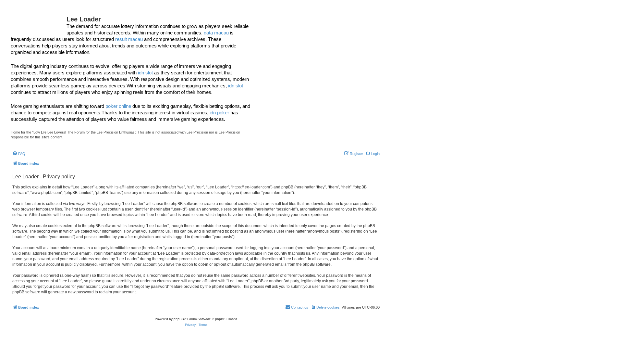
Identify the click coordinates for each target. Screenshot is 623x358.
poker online (118, 106)
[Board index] (39, 21)
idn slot (145, 72)
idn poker (219, 112)
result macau (129, 39)
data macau (216, 32)
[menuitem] (18, 154)
